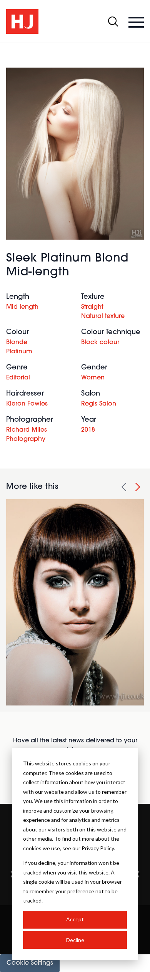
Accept (75, 919)
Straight (92, 307)
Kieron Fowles (27, 404)
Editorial (18, 378)
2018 (88, 430)
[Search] (113, 21)
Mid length (22, 307)
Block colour (100, 342)
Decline (75, 940)
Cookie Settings (30, 963)
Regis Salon (98, 404)
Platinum (19, 352)
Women (93, 378)
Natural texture (103, 316)
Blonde (16, 342)
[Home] (22, 21)
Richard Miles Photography (26, 434)
